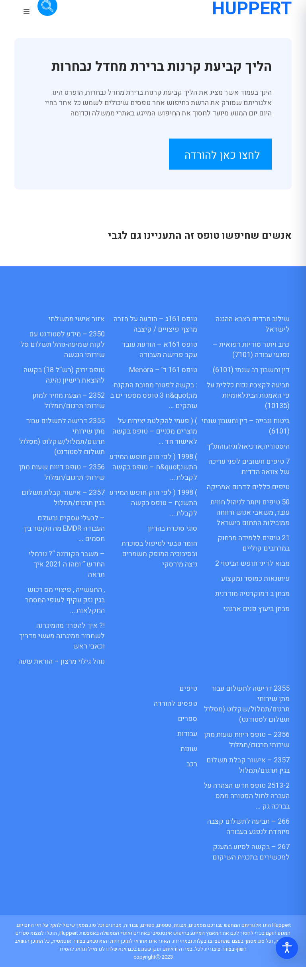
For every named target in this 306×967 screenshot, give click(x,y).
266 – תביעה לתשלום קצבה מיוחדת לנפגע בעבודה (248, 826)
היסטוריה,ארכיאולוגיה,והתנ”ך (248, 446)
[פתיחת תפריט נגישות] (287, 948)
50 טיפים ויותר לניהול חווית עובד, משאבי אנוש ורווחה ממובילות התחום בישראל (250, 512)
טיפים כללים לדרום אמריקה (248, 487)
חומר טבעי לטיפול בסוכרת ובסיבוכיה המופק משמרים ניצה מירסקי (159, 554)
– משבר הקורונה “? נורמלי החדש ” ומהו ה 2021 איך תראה (67, 564)
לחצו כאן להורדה (222, 155)
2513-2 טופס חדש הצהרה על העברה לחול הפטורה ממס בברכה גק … (247, 796)
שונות (188, 749)
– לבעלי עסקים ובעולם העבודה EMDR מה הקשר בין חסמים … (64, 528)
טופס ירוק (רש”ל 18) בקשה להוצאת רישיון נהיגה (64, 375)
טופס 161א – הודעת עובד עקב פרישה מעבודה (159, 349)
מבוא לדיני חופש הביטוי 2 (252, 563)
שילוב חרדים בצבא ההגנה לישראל (253, 324)
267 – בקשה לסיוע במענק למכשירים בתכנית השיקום (251, 852)
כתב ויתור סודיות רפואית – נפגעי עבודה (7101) (251, 349)
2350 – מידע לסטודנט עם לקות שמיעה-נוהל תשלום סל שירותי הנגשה (62, 344)
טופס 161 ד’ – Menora (163, 370)
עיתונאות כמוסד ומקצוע (255, 578)
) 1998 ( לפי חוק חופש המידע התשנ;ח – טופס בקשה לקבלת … (153, 503)
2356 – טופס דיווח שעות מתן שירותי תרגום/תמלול (62, 472)
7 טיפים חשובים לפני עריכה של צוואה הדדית (249, 466)
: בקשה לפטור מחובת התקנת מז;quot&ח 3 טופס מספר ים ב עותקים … (153, 395)
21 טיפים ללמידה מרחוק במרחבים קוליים (254, 543)
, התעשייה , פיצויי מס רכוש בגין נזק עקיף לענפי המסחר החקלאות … (65, 600)
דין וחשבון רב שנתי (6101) (251, 370)
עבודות (187, 734)
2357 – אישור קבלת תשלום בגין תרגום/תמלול (63, 497)
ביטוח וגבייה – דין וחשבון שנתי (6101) (246, 426)
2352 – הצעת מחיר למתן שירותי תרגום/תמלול (68, 400)
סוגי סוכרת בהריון (172, 528)
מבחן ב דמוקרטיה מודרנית (252, 593)
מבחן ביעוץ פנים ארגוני (257, 609)
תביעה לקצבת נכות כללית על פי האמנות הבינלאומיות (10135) (248, 395)
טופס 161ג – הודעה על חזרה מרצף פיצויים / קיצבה (155, 324)
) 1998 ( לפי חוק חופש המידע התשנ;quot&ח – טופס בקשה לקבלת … (153, 467)
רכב (191, 764)
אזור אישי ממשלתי (77, 319)
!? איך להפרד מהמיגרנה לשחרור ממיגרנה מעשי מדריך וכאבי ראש (62, 636)
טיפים (188, 688)
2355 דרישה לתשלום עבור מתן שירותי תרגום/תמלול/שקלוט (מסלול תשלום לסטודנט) (62, 436)
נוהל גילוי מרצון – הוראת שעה (61, 661)
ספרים (187, 718)
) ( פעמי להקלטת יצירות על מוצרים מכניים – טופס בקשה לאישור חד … (154, 431)
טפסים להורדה (175, 703)
